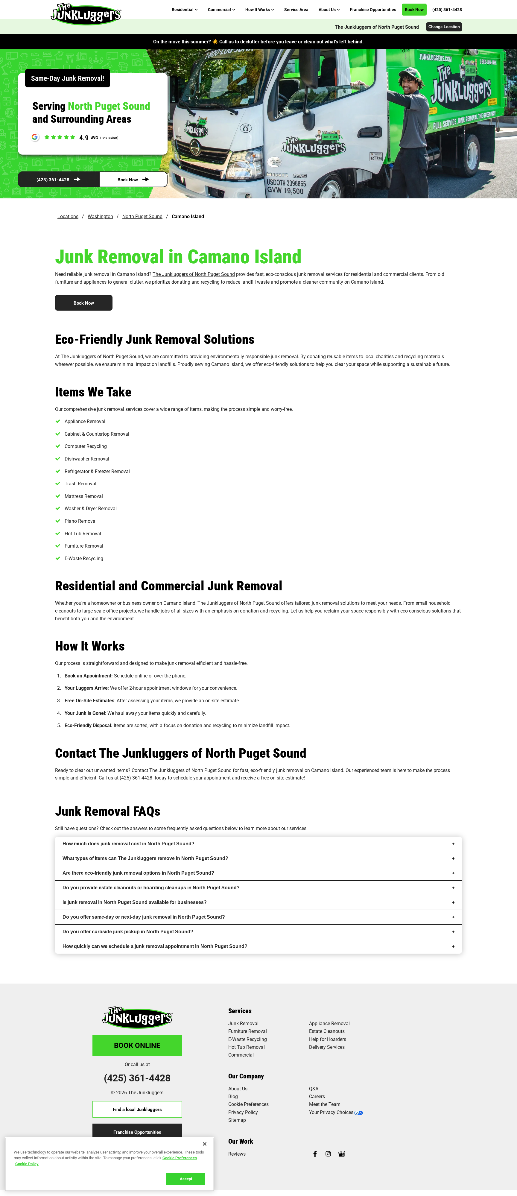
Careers (317, 1096)
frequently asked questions (195, 828)
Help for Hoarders (327, 1039)
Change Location (444, 27)
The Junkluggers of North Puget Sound (377, 27)
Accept (186, 1178)
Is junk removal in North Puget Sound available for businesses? (135, 902)
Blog (233, 1096)
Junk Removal (243, 1023)
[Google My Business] (341, 1154)
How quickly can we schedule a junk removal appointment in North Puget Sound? (155, 946)
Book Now (128, 180)
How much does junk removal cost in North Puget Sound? (128, 843)
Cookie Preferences (179, 1157)
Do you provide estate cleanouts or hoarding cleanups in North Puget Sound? (151, 887)
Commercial (241, 1054)
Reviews (237, 1154)
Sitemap (237, 1120)
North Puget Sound (142, 216)
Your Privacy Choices (331, 1112)
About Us (237, 1088)
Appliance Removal (329, 1023)
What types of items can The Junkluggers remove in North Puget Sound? (145, 858)
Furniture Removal (247, 1031)
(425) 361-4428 (53, 180)
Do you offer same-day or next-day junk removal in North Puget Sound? (144, 917)
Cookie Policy (27, 1163)
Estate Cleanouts (327, 1031)
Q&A (313, 1088)
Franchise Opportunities (137, 1132)
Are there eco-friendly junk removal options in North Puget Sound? (138, 873)
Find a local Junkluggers (137, 1109)
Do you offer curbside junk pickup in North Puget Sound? (128, 931)
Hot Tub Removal (246, 1047)
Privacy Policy (243, 1112)
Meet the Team (324, 1104)
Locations (67, 216)
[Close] (204, 1144)
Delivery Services (327, 1047)
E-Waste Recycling (247, 1039)
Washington (100, 216)
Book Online (137, 1045)
